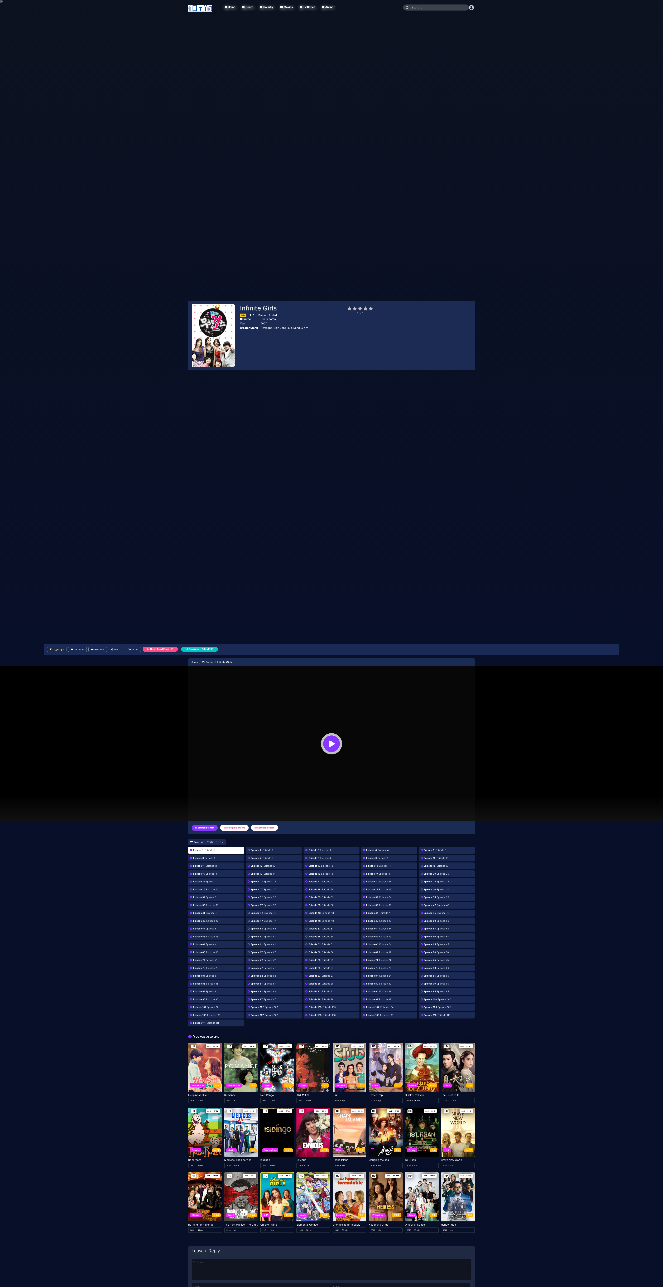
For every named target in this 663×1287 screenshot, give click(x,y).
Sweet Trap (376, 1095)
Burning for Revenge (201, 1224)
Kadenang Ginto (378, 1224)
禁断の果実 (302, 1095)
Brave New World (451, 1160)
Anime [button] (329, 7)
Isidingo (265, 1160)
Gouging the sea (379, 1160)
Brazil (231, 1215)
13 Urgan (410, 1160)
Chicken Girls (268, 1224)
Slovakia (340, 1085)
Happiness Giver (198, 1095)
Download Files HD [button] (162, 649)
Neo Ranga (267, 1095)
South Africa (270, 1150)
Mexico (231, 1150)
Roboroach (194, 1160)
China (375, 1085)
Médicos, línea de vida (237, 1160)
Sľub (335, 1095)
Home (231, 7)
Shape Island (340, 1160)
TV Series (309, 7)
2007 (264, 323)
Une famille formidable (346, 1224)
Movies (288, 7)
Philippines (377, 1215)
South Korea (268, 319)
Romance (230, 1095)
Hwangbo (266, 327)
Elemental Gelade (307, 1224)
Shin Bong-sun (283, 327)
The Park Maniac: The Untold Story (241, 1224)
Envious (301, 1160)
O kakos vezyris (414, 1095)
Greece (412, 1085)
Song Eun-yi (300, 327)
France (339, 1215)
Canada (196, 1150)
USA (338, 1150)
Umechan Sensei (415, 1224)
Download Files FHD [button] (201, 649)
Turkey (412, 1150)
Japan (267, 1085)
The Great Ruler (450, 1095)
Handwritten (448, 1224)
